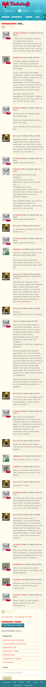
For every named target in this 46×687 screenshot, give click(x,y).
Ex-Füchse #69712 (19, 108)
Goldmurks (17, 249)
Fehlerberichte (9, 655)
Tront (15, 321)
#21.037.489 (24, 302)
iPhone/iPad (7, 682)
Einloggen (37, 11)
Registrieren (9, 11)
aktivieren (25, 11)
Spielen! (6, 17)
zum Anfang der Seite (23, 617)
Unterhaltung (9, 23)
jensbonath (17, 564)
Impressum (28, 685)
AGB (41, 682)
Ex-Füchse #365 (18, 169)
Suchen (7, 678)
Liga (37, 17)
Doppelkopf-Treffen (11, 651)
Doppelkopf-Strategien (12, 659)
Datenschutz (18, 685)
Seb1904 (16, 58)
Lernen (28, 17)
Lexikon (35, 682)
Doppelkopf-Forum (11, 621)
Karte (28, 682)
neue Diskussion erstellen (12, 625)
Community (16, 17)
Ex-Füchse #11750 (19, 158)
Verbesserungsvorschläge (13, 640)
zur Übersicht (7, 617)
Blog (14, 682)
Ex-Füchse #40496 (19, 33)
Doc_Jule (16, 136)
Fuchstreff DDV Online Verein (14, 644)
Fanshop (21, 682)
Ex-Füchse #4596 (19, 411)
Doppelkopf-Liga (9, 647)
